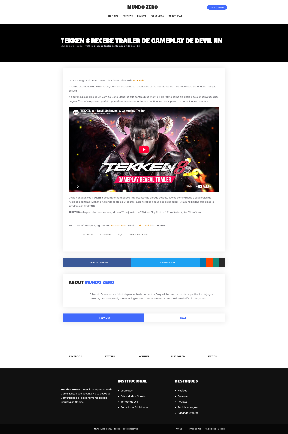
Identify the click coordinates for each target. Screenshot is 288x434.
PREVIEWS (128, 16)
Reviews (182, 401)
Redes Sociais (118, 225)
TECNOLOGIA (157, 16)
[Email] (222, 262)
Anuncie (179, 429)
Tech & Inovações (188, 407)
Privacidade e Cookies (133, 396)
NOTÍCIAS (113, 16)
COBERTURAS (175, 16)
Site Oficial (145, 225)
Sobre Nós (127, 390)
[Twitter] (71, 7)
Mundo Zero (142, 7)
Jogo (80, 45)
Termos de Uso (129, 401)
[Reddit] (209, 262)
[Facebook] (67, 7)
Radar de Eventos (188, 413)
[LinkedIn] (203, 262)
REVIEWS (141, 16)
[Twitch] (82, 7)
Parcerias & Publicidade (134, 407)
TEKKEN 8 (138, 80)
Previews (183, 396)
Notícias (182, 390)
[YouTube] (75, 7)
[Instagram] (79, 7)
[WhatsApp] (216, 262)
